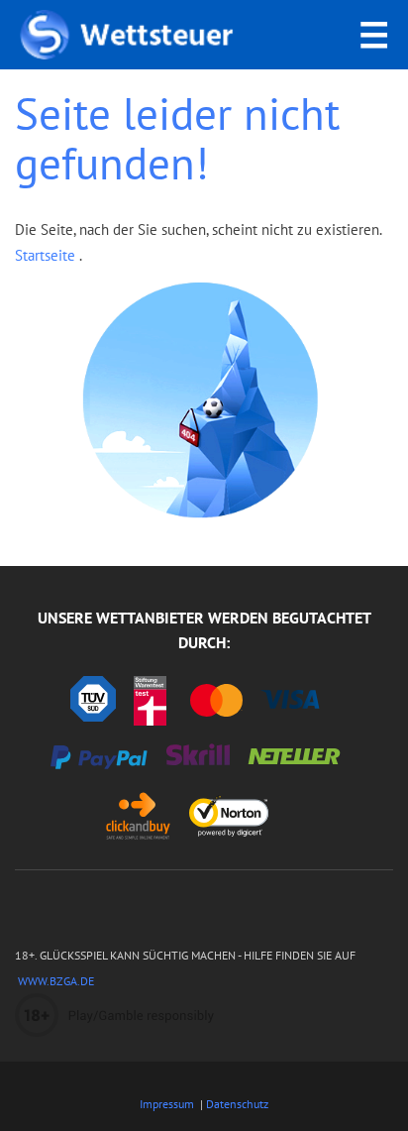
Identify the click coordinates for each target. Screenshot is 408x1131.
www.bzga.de (54, 980)
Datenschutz (237, 1103)
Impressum (167, 1103)
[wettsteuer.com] (127, 35)
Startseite (47, 255)
